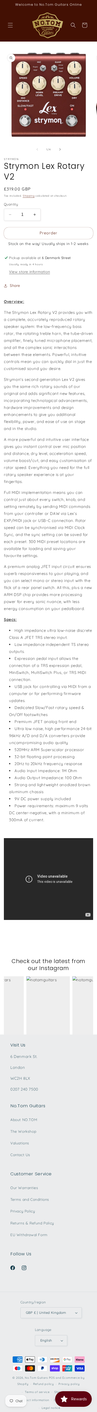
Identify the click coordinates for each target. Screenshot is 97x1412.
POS (52, 1378)
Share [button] (15, 285)
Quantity (11, 204)
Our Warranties (24, 1187)
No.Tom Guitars (36, 1378)
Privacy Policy (22, 1211)
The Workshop (23, 1131)
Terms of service (37, 1392)
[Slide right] (60, 149)
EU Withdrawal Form (29, 1234)
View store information (29, 271)
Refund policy (43, 1384)
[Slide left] (37, 149)
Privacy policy (69, 1384)
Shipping (29, 195)
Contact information (34, 1400)
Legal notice (51, 1408)
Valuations (19, 1143)
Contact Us (20, 1154)
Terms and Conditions (29, 1199)
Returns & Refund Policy (32, 1223)
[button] (10, 25)
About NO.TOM (23, 1119)
